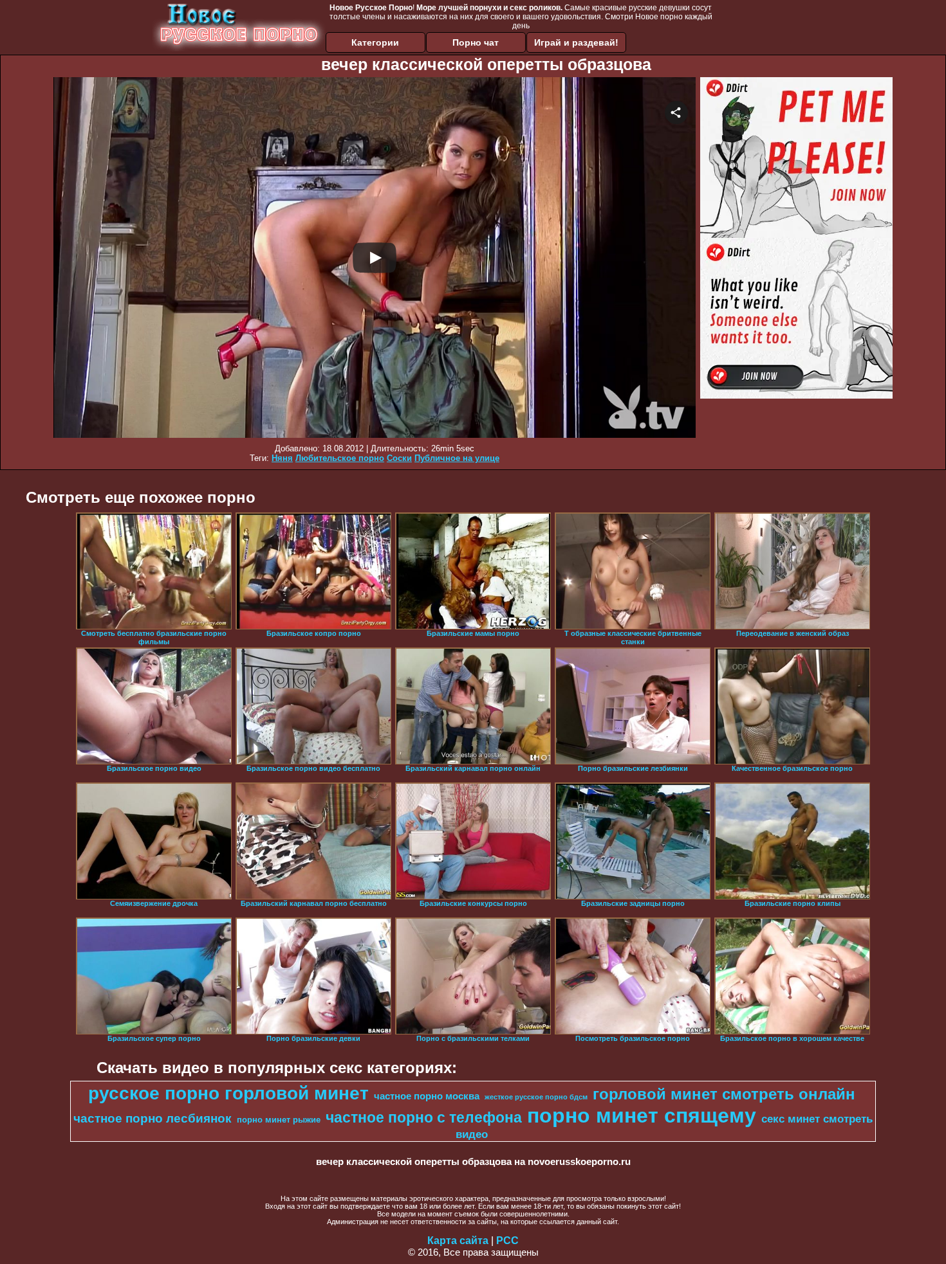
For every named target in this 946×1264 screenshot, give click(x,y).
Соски (399, 458)
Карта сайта (457, 1240)
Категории (375, 42)
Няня (282, 458)
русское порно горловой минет (228, 1093)
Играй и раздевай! (576, 42)
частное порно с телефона (424, 1117)
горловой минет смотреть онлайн (724, 1094)
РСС (507, 1240)
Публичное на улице (456, 458)
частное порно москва (426, 1096)
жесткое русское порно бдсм (536, 1097)
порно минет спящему (641, 1115)
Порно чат (475, 42)
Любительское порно (339, 458)
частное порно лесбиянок (152, 1118)
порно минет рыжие (278, 1119)
